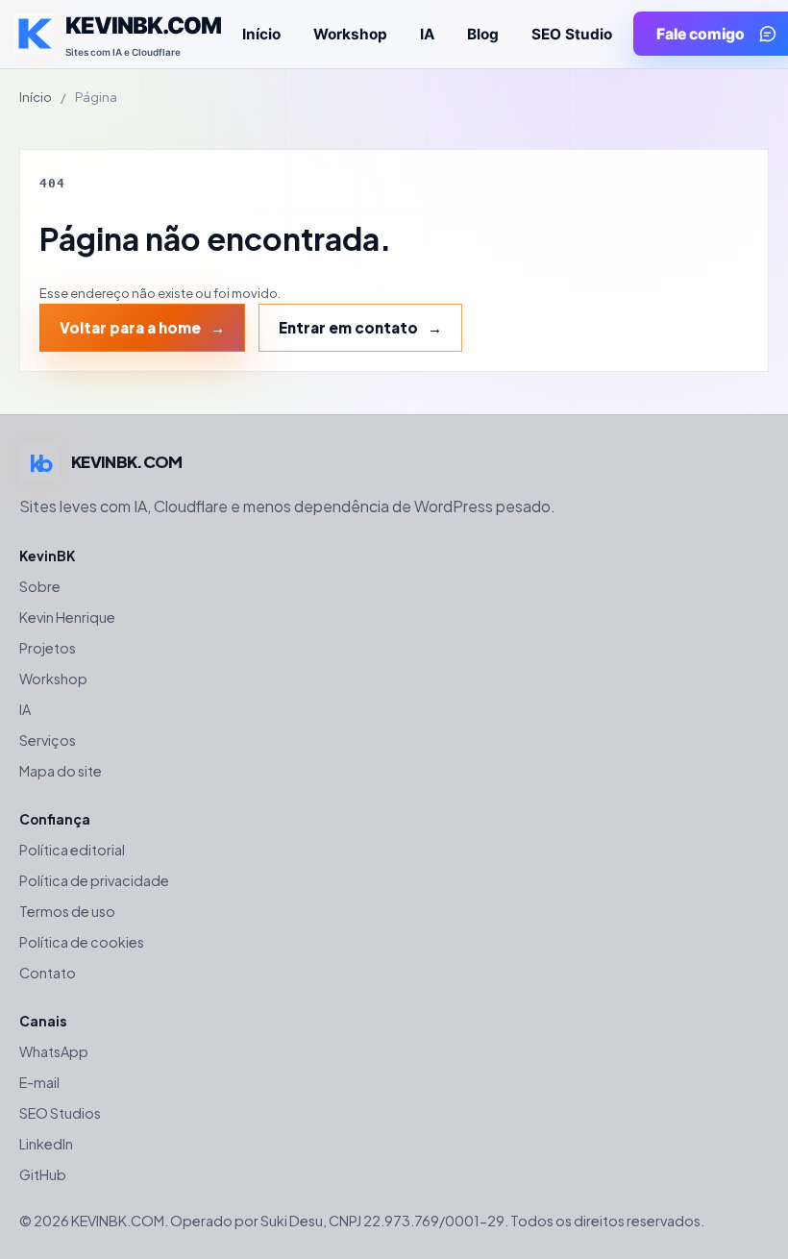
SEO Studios (60, 1113)
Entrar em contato (348, 327)
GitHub (42, 1174)
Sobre (40, 586)
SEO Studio (571, 34)
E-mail (39, 1082)
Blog (483, 34)
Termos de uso (67, 911)
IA (427, 34)
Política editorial (72, 849)
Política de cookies (81, 941)
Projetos (47, 647)
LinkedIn (46, 1143)
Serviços (47, 740)
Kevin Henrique (67, 617)
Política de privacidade (94, 880)
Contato (47, 972)
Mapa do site (60, 770)
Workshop (350, 34)
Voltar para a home (130, 327)
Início (261, 34)
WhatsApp (53, 1051)
